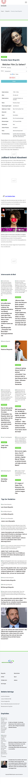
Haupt (2, 11)
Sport (15, 676)
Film (14, 74)
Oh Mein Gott (4, 680)
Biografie (7, 11)
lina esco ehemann (5, 696)
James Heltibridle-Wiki (6, 698)
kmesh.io (21, 774)
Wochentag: (3, 67)
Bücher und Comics (18, 297)
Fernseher (4, 404)
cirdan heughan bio (5, 701)
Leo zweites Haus (10, 196)
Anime (4, 300)
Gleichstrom (18, 480)
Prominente (18, 406)
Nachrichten (17, 673)
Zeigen (14, 81)
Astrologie (3, 683)
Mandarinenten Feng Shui (6, 706)
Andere (15, 680)
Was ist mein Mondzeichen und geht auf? (10, 703)
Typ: (11, 74)
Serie (17, 74)
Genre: (2, 71)
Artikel (2, 676)
